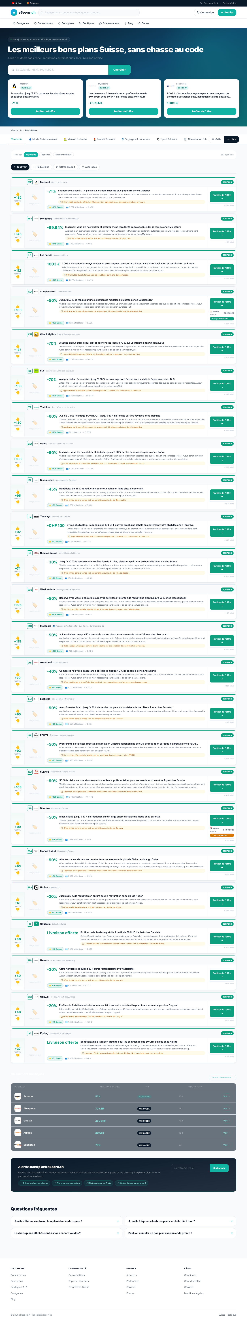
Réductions (43, 167)
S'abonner (219, 1167)
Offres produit (67, 167)
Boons (145, 23)
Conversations (111, 23)
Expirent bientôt (63, 154)
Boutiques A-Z (19, 1287)
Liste (233, 139)
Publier (229, 12)
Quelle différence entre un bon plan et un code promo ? (66, 1221)
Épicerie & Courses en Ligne (62, 735)
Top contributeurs (79, 1281)
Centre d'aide (229, 3)
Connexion (207, 12)
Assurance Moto (61, 255)
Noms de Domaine (59, 182)
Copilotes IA (54, 887)
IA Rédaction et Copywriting (62, 960)
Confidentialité (192, 1281)
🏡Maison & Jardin (75, 139)
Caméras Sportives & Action (61, 444)
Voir (225, 1096)
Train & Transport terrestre (68, 334)
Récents (46, 154)
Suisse (222, 1314)
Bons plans (68, 23)
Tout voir (16, 139)
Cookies (188, 1287)
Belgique (231, 1314)
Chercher (119, 69)
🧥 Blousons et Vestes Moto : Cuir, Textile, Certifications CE (78, 626)
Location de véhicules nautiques (60, 371)
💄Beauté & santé (104, 139)
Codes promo (45, 23)
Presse (130, 1293)
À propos (131, 1275)
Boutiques (88, 23)
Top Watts (31, 154)
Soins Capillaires (59, 924)
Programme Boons (79, 1287)
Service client (211, 3)
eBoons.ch (16, 130)
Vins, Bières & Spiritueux (69, 553)
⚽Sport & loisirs (167, 139)
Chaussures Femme (59, 808)
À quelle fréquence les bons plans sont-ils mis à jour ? (180, 1221)
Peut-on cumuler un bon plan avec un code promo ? (180, 1233)
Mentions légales (194, 1293)
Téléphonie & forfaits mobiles (62, 772)
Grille (218, 139)
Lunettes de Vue (64, 291)
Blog (130, 23)
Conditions (190, 1275)
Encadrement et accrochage (66, 218)
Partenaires (132, 1281)
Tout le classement (221, 1077)
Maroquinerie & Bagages (60, 1033)
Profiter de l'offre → (222, 197)
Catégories (22, 23)
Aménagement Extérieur (66, 480)
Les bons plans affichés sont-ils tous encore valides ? (66, 1233)
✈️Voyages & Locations (136, 139)
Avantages (91, 167)
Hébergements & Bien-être (68, 589)
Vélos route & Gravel (61, 516)
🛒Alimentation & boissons (200, 139)
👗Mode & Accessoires (43, 139)
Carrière (130, 1287)
